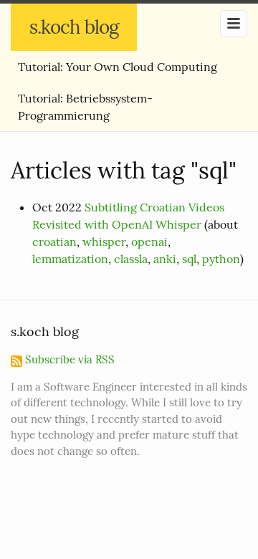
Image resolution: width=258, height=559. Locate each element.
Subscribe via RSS (68, 359)
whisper (103, 241)
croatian (54, 241)
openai (149, 241)
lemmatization (70, 259)
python (221, 259)
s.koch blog (73, 27)
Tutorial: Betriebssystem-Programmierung (85, 107)
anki (164, 259)
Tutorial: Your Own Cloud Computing (117, 66)
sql (189, 259)
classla (131, 259)
